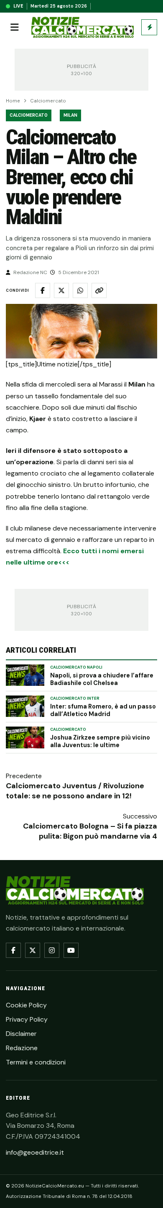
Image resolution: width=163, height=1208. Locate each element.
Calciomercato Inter (74, 698)
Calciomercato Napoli (76, 667)
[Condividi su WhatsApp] (80, 290)
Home (13, 101)
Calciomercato (48, 101)
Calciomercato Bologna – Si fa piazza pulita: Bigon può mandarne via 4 (90, 831)
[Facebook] (13, 950)
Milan (70, 115)
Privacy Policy (27, 1019)
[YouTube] (71, 950)
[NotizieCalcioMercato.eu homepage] (82, 27)
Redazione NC (30, 272)
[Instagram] (51, 950)
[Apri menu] (14, 27)
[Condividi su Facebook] (42, 290)
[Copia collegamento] (99, 290)
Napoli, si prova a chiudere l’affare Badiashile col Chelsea (101, 679)
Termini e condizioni (36, 1062)
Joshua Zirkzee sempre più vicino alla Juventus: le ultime (100, 741)
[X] (32, 950)
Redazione (22, 1047)
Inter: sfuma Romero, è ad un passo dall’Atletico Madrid (103, 710)
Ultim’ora (149, 27)
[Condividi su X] (61, 290)
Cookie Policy (26, 1005)
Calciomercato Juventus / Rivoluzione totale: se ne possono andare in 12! (75, 791)
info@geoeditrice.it (35, 1152)
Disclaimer (21, 1033)
